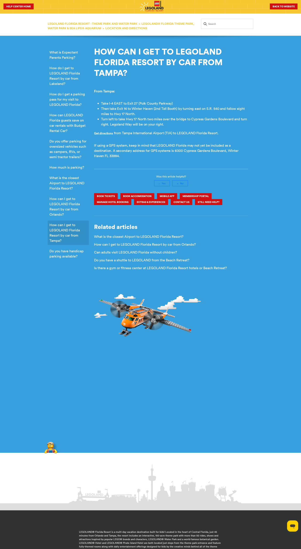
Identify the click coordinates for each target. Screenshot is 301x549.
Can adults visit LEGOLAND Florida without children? (135, 252)
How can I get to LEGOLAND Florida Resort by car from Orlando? (64, 206)
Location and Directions (126, 28)
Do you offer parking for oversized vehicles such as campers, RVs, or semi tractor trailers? (67, 149)
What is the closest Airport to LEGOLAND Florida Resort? (66, 183)
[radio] (162, 183)
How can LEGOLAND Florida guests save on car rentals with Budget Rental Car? (67, 123)
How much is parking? (66, 167)
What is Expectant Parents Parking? (63, 55)
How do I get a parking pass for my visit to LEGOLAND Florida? (67, 99)
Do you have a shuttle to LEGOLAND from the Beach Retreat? (141, 260)
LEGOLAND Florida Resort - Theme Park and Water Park (92, 24)
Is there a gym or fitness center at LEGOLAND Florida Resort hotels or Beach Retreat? (160, 268)
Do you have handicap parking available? (66, 253)
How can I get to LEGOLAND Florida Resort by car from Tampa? (64, 233)
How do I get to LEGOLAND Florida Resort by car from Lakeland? (64, 76)
